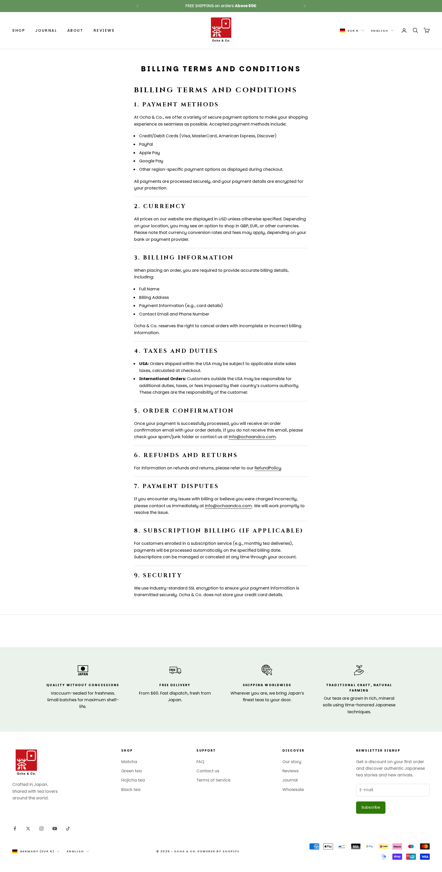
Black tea (130, 789)
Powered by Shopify (218, 851)
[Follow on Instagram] (41, 828)
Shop (18, 30)
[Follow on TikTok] (68, 828)
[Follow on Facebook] (14, 828)
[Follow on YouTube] (54, 828)
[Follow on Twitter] (28, 828)
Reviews (104, 30)
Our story (291, 762)
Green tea (131, 771)
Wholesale (293, 789)
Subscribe (370, 807)
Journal (46, 30)
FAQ (200, 762)
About (75, 30)
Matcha (129, 762)
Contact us (207, 771)
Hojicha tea (133, 780)
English (379, 30)
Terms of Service (213, 780)
